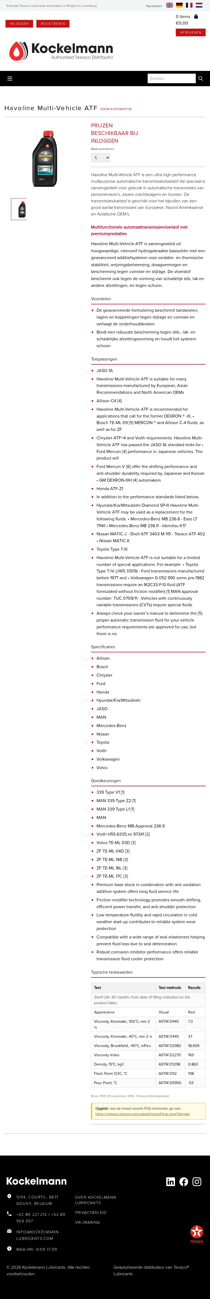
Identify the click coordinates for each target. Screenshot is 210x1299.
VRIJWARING (87, 1222)
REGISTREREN (53, 23)
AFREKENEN (190, 32)
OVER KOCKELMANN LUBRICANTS (95, 1200)
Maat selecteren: (103, 149)
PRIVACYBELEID (91, 1213)
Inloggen (19, 23)
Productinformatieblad (152, 1096)
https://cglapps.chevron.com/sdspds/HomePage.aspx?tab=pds (142, 1114)
